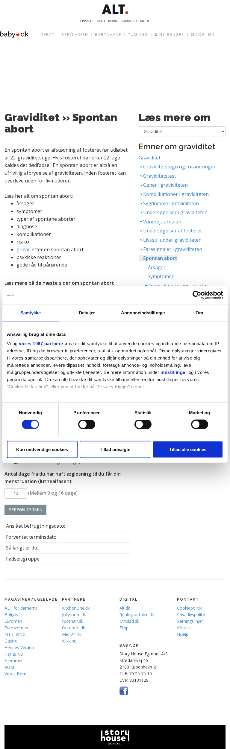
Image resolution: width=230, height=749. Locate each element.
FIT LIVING (14, 634)
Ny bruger (171, 34)
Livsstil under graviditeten (172, 240)
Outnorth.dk (73, 628)
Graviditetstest (159, 176)
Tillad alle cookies (187, 449)
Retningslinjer (190, 621)
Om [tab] (199, 312)
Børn (113, 21)
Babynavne (108, 34)
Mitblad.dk (129, 621)
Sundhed (129, 21)
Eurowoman (16, 628)
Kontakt (184, 628)
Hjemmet (13, 660)
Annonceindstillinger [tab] (143, 312)
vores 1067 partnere (41, 343)
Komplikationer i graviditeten (176, 194)
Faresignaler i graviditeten (172, 249)
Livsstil (87, 21)
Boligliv (11, 614)
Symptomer (161, 276)
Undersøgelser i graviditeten (175, 212)
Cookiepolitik (189, 608)
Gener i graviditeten (165, 185)
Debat (47, 34)
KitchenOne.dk (76, 608)
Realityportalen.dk (136, 614)
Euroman (13, 621)
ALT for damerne (21, 608)
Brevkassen (74, 34)
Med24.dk (71, 634)
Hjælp (182, 634)
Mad (101, 21)
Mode (145, 21)
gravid (23, 249)
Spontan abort (160, 258)
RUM (9, 667)
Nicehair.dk (72, 621)
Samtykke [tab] (30, 312)
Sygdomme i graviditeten (171, 203)
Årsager (157, 267)
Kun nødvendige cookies (42, 449)
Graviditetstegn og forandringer (179, 166)
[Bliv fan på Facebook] (123, 690)
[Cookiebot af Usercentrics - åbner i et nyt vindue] (197, 295)
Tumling (138, 34)
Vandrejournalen (162, 221)
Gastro (11, 641)
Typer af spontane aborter (178, 285)
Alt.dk (124, 608)
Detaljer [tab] (87, 312)
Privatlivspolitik (191, 614)
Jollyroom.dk (74, 614)
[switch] (86, 424)
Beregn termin (25, 509)
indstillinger (174, 372)
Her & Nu (13, 654)
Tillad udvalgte (115, 449)
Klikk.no (69, 641)
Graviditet (150, 157)
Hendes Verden (19, 647)
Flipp (123, 628)
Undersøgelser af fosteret (172, 230)
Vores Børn (15, 674)
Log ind (204, 34)
